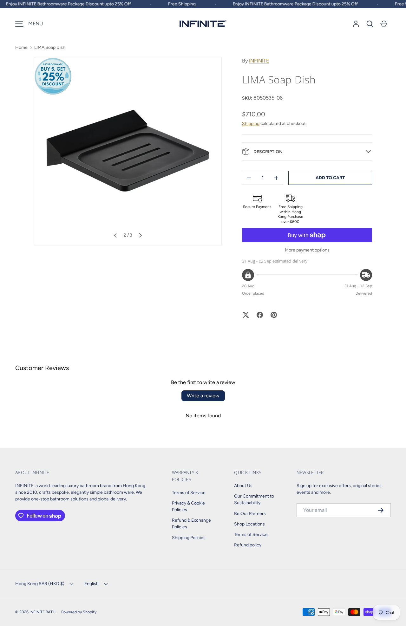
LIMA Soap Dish (49, 47)
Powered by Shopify (78, 612)
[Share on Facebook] (260, 315)
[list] (128, 151)
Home (21, 47)
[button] (370, 24)
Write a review (203, 396)
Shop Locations (249, 524)
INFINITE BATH (42, 612)
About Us (243, 485)
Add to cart (330, 177)
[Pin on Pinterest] (274, 315)
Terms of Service (189, 492)
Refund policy (247, 545)
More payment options (307, 250)
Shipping (250, 123)
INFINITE (259, 61)
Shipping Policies (189, 537)
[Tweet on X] (246, 315)
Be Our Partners (250, 513)
